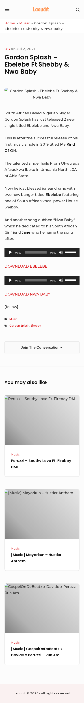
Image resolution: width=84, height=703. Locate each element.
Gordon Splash (19, 325)
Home (9, 23)
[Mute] (61, 252)
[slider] (71, 252)
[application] (42, 252)
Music (24, 23)
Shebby (36, 325)
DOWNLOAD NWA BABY (27, 294)
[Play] (10, 252)
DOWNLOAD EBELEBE (25, 266)
